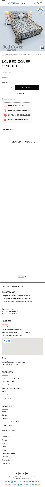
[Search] (35, 3)
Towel (4, 391)
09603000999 (8, 292)
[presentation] (19, 276)
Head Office (6, 437)
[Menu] (3, 3)
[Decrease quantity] (3, 87)
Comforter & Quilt (8, 381)
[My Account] (38, 3)
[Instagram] (20, 473)
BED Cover (31, 54)
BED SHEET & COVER (10, 378)
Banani (4, 440)
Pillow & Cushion (8, 385)
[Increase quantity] (12, 87)
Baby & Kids (6, 398)
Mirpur (4, 450)
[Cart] (41, 3)
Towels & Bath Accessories (11, 388)
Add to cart (27, 87)
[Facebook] (16, 473)
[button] (25, 276)
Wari (3, 443)
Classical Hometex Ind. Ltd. (11, 54)
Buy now (20, 93)
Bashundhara (6, 460)
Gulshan (5, 457)
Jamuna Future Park (9, 453)
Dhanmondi (6, 463)
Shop (24, 54)
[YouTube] (27, 473)
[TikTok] (24, 473)
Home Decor (6, 395)
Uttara (4, 447)
